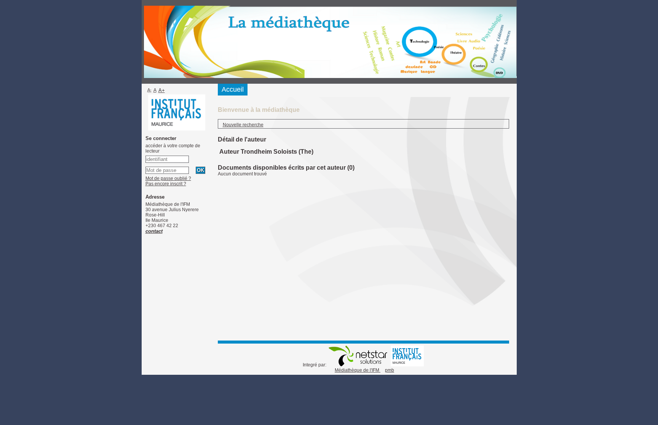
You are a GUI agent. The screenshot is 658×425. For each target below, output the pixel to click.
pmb (389, 370)
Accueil (233, 89)
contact (154, 231)
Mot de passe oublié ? (168, 178)
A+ (161, 90)
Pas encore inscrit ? (165, 183)
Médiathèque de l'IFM (357, 370)
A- (149, 90)
